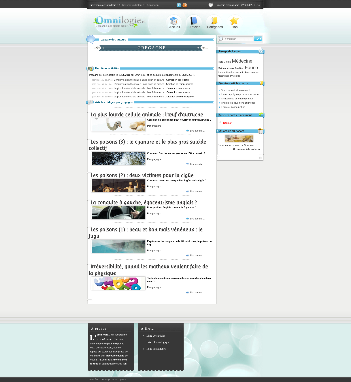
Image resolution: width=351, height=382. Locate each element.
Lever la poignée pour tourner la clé (239, 94)
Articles (195, 21)
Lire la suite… (197, 130)
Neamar (227, 122)
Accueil (174, 21)
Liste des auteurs (156, 348)
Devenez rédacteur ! (133, 5)
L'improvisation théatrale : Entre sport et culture (139, 79)
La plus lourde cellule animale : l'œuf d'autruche (146, 114)
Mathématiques (226, 68)
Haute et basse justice (233, 107)
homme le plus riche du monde (238, 102)
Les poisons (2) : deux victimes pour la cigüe (142, 175)
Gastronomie (237, 72)
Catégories (215, 21)
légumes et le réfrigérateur (237, 98)
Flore (220, 61)
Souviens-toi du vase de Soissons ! (237, 145)
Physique (235, 75)
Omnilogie (140, 75)
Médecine (242, 60)
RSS (123, 379)
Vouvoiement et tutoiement (235, 90)
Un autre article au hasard (247, 149)
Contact (114, 379)
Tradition (239, 68)
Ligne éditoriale (98, 379)
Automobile (224, 72)
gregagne (156, 125)
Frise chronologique (157, 342)
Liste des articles (155, 335)
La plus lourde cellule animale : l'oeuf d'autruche (139, 88)
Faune (251, 67)
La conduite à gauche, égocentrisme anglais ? (143, 202)
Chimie (227, 61)
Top (235, 21)
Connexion (152, 5)
